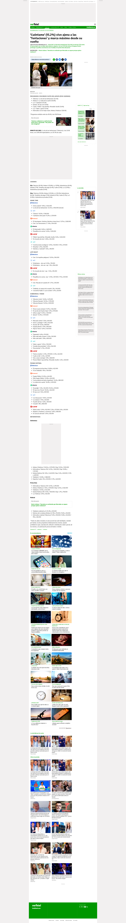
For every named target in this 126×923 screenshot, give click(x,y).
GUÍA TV (83, 105)
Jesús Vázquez (91, 1)
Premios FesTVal (86, 1)
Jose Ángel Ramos (55, 798)
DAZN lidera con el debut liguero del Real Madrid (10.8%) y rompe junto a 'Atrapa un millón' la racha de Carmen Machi (61, 750)
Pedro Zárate (33, 753)
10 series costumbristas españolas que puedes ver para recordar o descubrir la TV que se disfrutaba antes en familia (62, 795)
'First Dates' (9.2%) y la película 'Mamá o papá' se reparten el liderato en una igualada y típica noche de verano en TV (62, 857)
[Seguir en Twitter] (79, 906)
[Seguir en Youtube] (85, 906)
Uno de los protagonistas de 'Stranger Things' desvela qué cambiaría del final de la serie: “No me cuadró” (85, 308)
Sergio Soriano (33, 817)
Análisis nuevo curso (41, 1)
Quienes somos (51, 920)
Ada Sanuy (54, 880)
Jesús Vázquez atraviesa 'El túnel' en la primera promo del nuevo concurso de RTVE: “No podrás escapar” (62, 877)
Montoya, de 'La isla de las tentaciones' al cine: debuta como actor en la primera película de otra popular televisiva (39, 857)
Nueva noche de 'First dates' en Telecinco (81, 127)
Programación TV (39, 27)
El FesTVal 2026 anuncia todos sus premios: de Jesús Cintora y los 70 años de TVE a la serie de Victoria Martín (62, 835)
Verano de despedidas (61, 1)
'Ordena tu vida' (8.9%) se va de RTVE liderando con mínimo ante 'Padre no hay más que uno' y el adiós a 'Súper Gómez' (40, 878)
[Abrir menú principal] (95, 24)
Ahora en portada (35, 757)
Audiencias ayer (47, 1)
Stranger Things (80, 1)
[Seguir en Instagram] (83, 906)
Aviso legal (62, 920)
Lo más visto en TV (55, 27)
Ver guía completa (82, 141)
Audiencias (47, 27)
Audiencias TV (33, 529)
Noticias (33, 27)
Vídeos (65, 27)
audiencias (39, 529)
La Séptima (66, 1)
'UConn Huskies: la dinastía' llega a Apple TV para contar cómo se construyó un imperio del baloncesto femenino (85, 316)
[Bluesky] (60, 59)
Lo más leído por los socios (37, 733)
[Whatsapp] (54, 59)
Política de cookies (68, 920)
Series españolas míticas (53, 1)
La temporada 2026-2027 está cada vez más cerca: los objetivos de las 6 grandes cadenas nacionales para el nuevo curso (40, 750)
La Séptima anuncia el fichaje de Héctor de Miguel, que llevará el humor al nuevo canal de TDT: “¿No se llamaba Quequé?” (61, 815)
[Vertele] (36, 905)
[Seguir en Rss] (87, 906)
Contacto (57, 920)
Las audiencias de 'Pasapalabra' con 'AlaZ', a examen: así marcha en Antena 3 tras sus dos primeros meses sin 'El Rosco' (41, 795)
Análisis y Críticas (72, 27)
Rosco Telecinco (71, 1)
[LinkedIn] (65, 59)
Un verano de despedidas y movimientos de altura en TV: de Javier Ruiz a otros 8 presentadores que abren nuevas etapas (40, 836)
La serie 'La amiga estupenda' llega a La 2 (80, 135)
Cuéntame (45, 529)
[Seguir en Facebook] (81, 906)
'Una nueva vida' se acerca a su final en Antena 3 (81, 120)
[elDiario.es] (36, 908)
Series (61, 27)
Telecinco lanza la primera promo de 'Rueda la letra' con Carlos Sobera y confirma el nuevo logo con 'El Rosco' (40, 815)
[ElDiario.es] (90, 27)
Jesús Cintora (76, 1)
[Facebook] (57, 59)
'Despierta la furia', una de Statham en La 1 (81, 112)
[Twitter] (62, 59)
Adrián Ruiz (33, 798)
